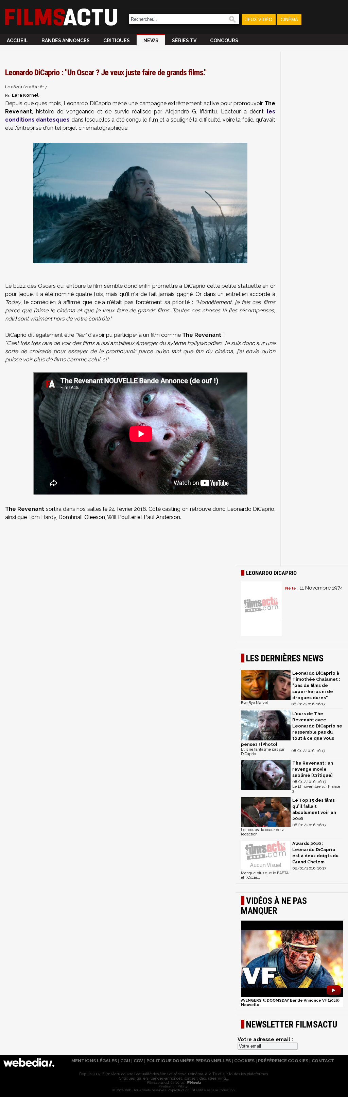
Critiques (116, 40)
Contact (323, 1060)
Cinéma (289, 19)
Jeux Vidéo (258, 19)
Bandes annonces (65, 40)
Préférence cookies (283, 1060)
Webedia (193, 1082)
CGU (125, 1060)
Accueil (17, 40)
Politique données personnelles (188, 1060)
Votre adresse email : (265, 1039)
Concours (224, 40)
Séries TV (184, 40)
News (150, 40)
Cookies (244, 1060)
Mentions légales (94, 1060)
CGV (138, 1060)
